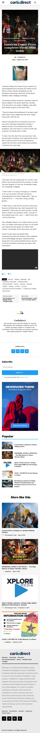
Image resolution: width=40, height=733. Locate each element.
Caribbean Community (9, 281)
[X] (18, 351)
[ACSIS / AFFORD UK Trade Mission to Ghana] (7, 474)
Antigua (17, 279)
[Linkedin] (14, 718)
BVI (29, 279)
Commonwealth (7, 284)
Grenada (29, 284)
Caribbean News (23, 281)
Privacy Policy (24, 377)
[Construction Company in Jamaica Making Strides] (7, 445)
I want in (19, 372)
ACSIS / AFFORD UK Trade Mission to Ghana (19, 639)
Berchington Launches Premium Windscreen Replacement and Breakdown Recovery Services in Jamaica (25, 483)
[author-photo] (3, 535)
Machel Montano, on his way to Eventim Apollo (29, 299)
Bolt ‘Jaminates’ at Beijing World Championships (8, 300)
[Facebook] (13, 351)
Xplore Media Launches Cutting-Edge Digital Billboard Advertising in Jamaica (25, 464)
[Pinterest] (22, 351)
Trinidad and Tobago (29, 288)
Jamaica (11, 286)
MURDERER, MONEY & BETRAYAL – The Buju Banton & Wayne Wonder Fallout (25, 455)
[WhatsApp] (27, 351)
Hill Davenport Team (11, 535)
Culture (16, 284)
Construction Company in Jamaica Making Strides (18, 531)
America (10, 279)
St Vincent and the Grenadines (12, 288)
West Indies (6, 291)
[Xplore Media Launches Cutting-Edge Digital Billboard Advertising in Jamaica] (7, 464)
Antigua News (20, 40)
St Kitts (17, 286)
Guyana (5, 286)
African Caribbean (11, 38)
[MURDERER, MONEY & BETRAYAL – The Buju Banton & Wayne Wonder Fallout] (7, 455)
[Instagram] (9, 718)
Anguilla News (28, 38)
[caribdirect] (20, 312)
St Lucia (24, 286)
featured (22, 284)
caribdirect (21, 57)
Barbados (24, 279)
